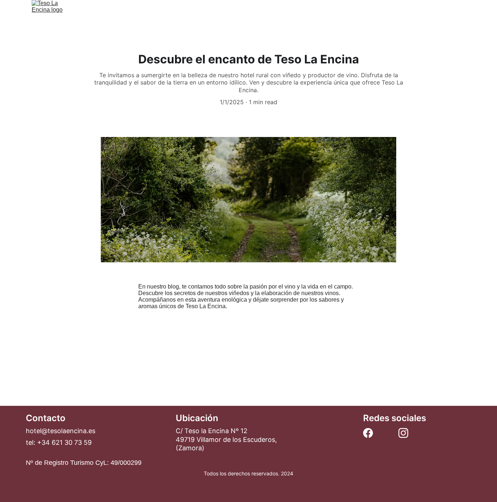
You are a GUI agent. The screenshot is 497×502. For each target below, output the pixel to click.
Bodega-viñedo (272, 17)
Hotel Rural (211, 17)
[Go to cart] (460, 17)
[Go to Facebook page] (368, 433)
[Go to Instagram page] (403, 433)
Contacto (329, 17)
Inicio (163, 17)
